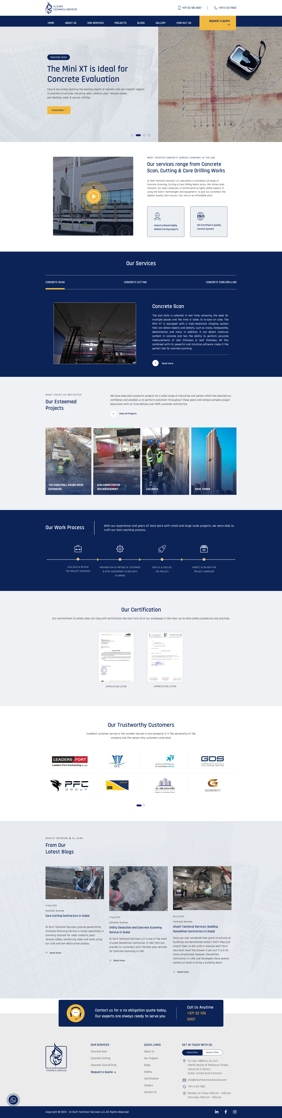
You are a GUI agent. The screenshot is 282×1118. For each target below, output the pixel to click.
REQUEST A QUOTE (219, 21)
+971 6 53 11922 (196, 1086)
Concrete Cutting (135, 282)
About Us (149, 1051)
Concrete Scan (55, 282)
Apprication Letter (116, 686)
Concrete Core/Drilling (221, 282)
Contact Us (150, 1092)
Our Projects (151, 1058)
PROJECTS (120, 23)
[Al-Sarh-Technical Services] (61, 7)
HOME (51, 23)
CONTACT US (184, 23)
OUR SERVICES (95, 23)
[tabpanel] (141, 84)
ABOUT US (70, 23)
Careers (148, 1085)
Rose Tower (202, 489)
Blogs (147, 1065)
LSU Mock (152, 489)
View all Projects (128, 413)
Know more (58, 108)
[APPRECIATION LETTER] (165, 657)
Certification (151, 1078)
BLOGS (141, 23)
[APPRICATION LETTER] (116, 657)
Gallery (148, 1072)
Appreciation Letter (165, 686)
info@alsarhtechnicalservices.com (207, 1080)
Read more (167, 363)
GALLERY (161, 23)
